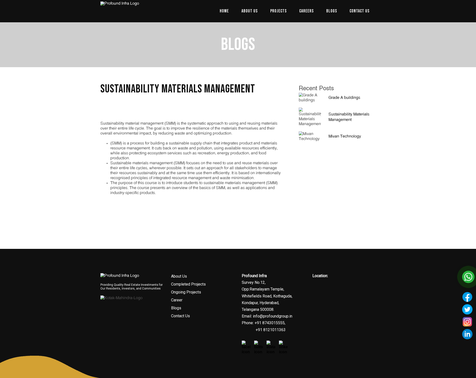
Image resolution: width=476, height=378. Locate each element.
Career (176, 300)
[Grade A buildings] (310, 97)
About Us (179, 276)
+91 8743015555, (269, 322)
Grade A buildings (344, 98)
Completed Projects (188, 284)
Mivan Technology (344, 136)
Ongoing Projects (186, 292)
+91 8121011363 (271, 329)
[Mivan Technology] (310, 136)
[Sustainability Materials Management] (310, 116)
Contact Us (180, 316)
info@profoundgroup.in (272, 316)
